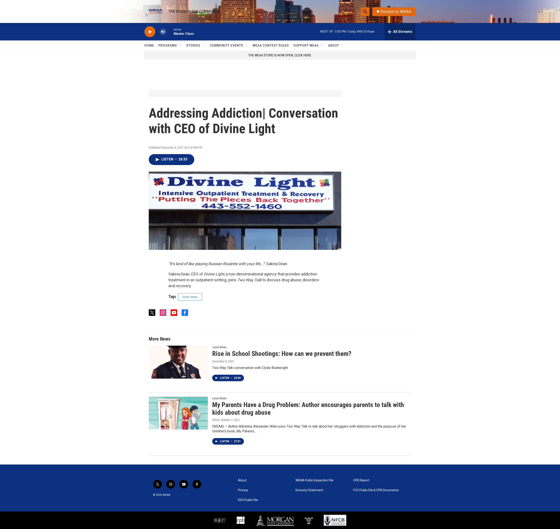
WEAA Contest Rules (271, 45)
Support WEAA (306, 45)
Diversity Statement (309, 490)
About (333, 45)
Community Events (226, 45)
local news (190, 297)
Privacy (243, 490)
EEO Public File (248, 500)
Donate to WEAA (395, 11)
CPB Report (361, 480)
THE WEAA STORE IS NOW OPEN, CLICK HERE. (280, 55)
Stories (193, 45)
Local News (219, 347)
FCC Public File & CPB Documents (376, 490)
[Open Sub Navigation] (180, 45)
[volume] (163, 32)
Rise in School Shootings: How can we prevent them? (281, 353)
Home (149, 45)
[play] (149, 31)
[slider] (170, 31)
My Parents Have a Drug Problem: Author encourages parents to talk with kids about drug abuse (308, 408)
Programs (167, 45)
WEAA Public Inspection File (314, 480)
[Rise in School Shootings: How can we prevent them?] (178, 362)
